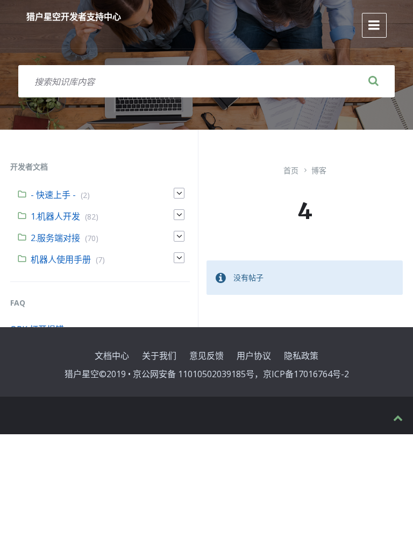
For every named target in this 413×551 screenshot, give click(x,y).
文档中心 (112, 356)
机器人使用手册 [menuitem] (61, 259)
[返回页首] (398, 418)
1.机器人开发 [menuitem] (55, 216)
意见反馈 (206, 356)
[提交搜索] (373, 81)
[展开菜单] (374, 25)
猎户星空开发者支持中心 (73, 17)
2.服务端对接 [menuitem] (55, 238)
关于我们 (159, 356)
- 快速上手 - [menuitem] (53, 195)
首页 (290, 170)
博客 (318, 170)
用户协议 (254, 356)
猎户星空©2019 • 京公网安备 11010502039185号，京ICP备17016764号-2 (207, 374)
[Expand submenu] (179, 193)
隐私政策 (301, 356)
